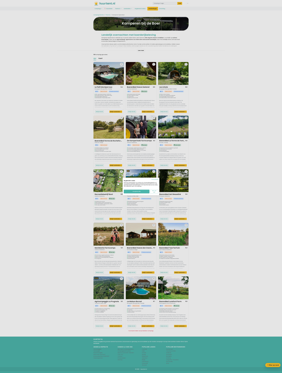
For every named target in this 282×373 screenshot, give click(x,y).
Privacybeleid (155, 179)
